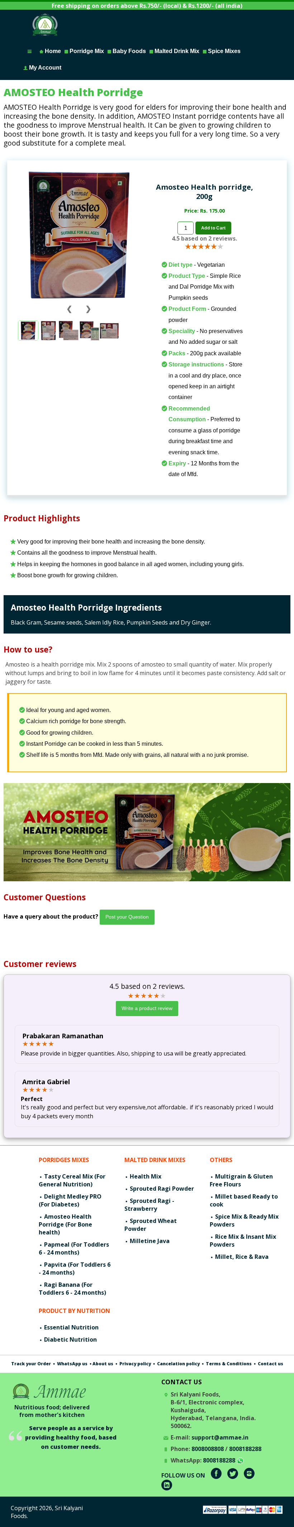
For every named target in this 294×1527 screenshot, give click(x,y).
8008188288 (245, 1449)
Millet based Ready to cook (244, 1200)
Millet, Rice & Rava (241, 1257)
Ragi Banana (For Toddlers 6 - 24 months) (72, 1288)
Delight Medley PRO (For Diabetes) (70, 1200)
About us (103, 1364)
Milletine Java (149, 1241)
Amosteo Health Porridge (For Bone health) (65, 1224)
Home (52, 51)
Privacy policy (134, 1364)
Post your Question (127, 917)
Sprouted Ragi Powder (161, 1188)
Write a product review (147, 1008)
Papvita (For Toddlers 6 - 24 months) (74, 1268)
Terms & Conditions (228, 1364)
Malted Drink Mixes (154, 1160)
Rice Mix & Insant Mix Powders (243, 1240)
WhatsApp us (71, 1364)
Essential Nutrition (71, 1327)
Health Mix (144, 1176)
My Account (44, 68)
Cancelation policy (178, 1364)
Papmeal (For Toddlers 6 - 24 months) (74, 1248)
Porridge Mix (86, 51)
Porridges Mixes (64, 1160)
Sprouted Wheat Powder (150, 1225)
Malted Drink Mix (176, 51)
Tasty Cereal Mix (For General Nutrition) (72, 1180)
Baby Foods (128, 51)
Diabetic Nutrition (70, 1339)
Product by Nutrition (74, 1311)
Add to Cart (213, 228)
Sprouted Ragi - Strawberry (149, 1205)
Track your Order (31, 1364)
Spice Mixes (224, 51)
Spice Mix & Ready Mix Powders (244, 1220)
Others (221, 1160)
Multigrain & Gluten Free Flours (241, 1180)
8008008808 (207, 1449)
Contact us (270, 1364)
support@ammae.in (219, 1437)
